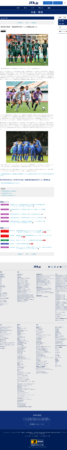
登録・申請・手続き (58, 333)
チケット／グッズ (58, 357)
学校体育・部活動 (3, 339)
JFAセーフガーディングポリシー (22, 380)
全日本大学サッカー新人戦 (21, 292)
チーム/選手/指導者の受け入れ (41, 371)
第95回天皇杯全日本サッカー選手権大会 (9, 190)
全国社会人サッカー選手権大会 (22, 285)
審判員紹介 (19, 332)
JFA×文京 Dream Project (59, 341)
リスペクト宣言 (19, 378)
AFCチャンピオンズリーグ (21, 279)
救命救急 (18, 365)
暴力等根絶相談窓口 (20, 400)
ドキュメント (57, 353)
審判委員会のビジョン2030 (21, 328)
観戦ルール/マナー (61, 44)
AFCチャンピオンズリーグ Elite (22, 280)
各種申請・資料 (19, 352)
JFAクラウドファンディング (21, 403)
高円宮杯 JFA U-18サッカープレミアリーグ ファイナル (45, 275)
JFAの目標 (57, 330)
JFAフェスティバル (3, 341)
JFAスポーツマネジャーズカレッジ (41, 356)
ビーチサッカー (2, 299)
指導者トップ (19, 338)
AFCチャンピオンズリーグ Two (22, 281)
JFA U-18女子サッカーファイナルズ (61, 279)
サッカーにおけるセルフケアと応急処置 (23, 373)
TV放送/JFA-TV (60, 46)
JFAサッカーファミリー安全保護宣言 (42, 351)
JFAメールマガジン (58, 365)
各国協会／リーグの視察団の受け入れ (42, 372)
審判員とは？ (19, 329)
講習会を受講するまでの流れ (22, 343)
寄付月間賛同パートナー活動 (40, 364)
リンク (56, 364)
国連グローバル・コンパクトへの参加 (42, 363)
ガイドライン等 (19, 360)
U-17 (1, 282)
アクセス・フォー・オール (59, 340)
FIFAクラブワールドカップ (21, 301)
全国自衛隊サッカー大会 (21, 288)
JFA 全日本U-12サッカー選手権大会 (42, 296)
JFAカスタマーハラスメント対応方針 (37, 433)
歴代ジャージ (2, 305)
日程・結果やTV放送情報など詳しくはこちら (10, 183)
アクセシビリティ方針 (15, 432)
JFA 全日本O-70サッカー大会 (60, 298)
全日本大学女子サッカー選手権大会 (61, 278)
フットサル (57, 350)
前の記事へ (20, 22)
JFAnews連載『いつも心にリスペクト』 (23, 388)
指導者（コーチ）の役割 (21, 339)
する (33, 7)
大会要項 (59, 37)
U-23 (1, 278)
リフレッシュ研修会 (20, 345)
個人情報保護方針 (29, 432)
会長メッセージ (57, 328)
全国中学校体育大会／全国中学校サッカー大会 (43, 289)
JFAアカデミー (38, 340)
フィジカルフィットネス (21, 355)
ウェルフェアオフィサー (21, 393)
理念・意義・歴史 (20, 350)
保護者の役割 (19, 387)
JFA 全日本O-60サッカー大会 (60, 297)
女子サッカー (57, 348)
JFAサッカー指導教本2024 (21, 347)
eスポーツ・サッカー (3, 302)
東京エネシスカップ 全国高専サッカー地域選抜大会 (25, 299)
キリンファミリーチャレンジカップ (6, 333)
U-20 (1, 288)
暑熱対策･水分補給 (20, 364)
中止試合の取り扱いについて (7, 193)
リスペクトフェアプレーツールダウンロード (24, 399)
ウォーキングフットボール (4, 334)
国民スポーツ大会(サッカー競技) (22, 282)
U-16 (1, 283)
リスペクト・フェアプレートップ (22, 376)
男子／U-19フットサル (3, 295)
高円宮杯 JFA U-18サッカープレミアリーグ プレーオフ (45, 278)
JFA (37, 325)
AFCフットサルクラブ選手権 (60, 312)
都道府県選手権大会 (61, 47)
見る (25, 7)
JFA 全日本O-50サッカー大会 (60, 295)
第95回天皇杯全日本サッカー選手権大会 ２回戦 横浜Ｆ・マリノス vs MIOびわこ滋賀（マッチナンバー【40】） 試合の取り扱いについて (27, 174)
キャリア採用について (44, 436)
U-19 (1, 280)
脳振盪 (18, 362)
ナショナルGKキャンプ (40, 332)
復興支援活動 (38, 359)
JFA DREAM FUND (58, 342)
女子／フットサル (3, 296)
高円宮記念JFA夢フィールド (40, 342)
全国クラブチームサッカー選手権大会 (23, 284)
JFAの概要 (57, 329)
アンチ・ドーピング (20, 368)
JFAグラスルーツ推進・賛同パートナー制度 (7, 344)
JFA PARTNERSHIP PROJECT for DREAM (24, 406)
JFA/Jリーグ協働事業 (39, 343)
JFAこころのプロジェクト (40, 353)
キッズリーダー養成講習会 (4, 338)
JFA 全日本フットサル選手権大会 (60, 302)
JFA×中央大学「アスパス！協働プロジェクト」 (43, 352)
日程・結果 (60, 38)
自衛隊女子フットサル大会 (59, 304)
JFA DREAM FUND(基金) (21, 405)
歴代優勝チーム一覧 (61, 48)
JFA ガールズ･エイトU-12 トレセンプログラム (43, 334)
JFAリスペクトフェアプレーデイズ (23, 392)
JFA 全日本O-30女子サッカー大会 (60, 276)
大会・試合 (37, 11)
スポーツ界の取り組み (20, 391)
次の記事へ (34, 22)
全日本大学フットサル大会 (59, 305)
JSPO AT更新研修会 (20, 367)
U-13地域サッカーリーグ (40, 290)
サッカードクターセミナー (21, 366)
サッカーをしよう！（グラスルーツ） (6, 327)
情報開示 (56, 334)
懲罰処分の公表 (19, 401)
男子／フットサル (3, 294)
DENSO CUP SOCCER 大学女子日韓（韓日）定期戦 (25, 297)
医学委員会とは (19, 374)
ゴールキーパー (19, 354)
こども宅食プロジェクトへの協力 (41, 361)
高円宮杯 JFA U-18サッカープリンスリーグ (43, 277)
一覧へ (27, 22)
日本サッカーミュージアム (59, 320)
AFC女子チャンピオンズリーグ (60, 289)
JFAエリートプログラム (40, 331)
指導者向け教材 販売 (20, 348)
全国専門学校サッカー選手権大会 (22, 300)
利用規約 (23, 432)
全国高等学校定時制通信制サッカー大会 (42, 282)
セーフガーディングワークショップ (23, 397)
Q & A (56, 362)
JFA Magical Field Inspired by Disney (6, 330)
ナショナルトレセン (39, 330)
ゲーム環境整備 (38, 339)
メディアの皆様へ (34, 436)
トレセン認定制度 (39, 329)
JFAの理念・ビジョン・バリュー (37, 424)
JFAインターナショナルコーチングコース (24, 358)
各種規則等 (57, 360)
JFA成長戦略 (57, 331)
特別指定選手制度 (39, 338)
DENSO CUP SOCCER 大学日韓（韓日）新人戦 (25, 296)
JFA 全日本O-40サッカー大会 (60, 294)
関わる (41, 7)
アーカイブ (27, 436)
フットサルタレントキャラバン (41, 337)
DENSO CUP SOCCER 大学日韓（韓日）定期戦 (25, 294)
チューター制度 (19, 353)
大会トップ (60, 36)
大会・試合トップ (20, 274)
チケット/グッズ (58, 2)
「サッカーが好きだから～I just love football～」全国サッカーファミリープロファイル (8, 343)
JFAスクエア (2, 335)
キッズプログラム (3, 337)
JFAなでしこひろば (3, 331)
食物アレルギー (19, 369)
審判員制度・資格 (20, 331)
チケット (59, 43)
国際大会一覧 (19, 275)
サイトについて (7, 432)
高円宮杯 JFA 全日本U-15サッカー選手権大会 (43, 288)
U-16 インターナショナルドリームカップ (43, 285)
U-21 (1, 279)
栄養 (18, 370)
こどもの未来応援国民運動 (40, 355)
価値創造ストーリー (58, 337)
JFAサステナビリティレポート (41, 362)
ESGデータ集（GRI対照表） (59, 336)
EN (65, 3)
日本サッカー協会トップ (59, 327)
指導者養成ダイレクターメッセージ (23, 341)
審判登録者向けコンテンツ (21, 333)
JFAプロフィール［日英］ (59, 343)
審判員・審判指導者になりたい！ (22, 330)
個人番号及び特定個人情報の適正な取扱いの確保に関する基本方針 (47, 432)
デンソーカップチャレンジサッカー (23, 293)
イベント (59, 41)
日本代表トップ (2, 274)
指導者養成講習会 (20, 344)
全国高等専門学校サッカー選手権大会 (23, 298)
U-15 (1, 284)
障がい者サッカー (3, 340)
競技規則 (18, 334)
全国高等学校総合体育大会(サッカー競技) (43, 280)
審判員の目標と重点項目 (21, 337)
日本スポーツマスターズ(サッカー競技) (23, 289)
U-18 (1, 281)
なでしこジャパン (3, 287)
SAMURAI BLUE (2, 277)
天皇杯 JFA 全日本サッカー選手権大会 (23, 278)
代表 (18, 7)
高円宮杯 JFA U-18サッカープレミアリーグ (43, 276)
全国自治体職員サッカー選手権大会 (23, 287)
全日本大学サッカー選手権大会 (22, 290)
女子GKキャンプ (38, 333)
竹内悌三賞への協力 (39, 354)
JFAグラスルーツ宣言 (3, 328)
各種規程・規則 (57, 332)
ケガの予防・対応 (20, 371)
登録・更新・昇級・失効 (21, 351)
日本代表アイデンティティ (4, 303)
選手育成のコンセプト (39, 328)
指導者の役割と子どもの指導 (22, 385)
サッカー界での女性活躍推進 (40, 349)
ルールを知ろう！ (58, 316)
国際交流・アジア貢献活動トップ (41, 366)
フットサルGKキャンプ (40, 336)
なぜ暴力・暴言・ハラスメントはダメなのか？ (24, 384)
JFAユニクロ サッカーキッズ (4, 329)
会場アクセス (60, 42)
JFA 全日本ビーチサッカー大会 (60, 315)
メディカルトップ (20, 361)
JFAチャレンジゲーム (3, 332)
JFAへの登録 (47, 2)
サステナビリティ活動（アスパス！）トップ (43, 346)
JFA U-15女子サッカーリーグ (60, 284)
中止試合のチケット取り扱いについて (8, 195)
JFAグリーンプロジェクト (40, 347)
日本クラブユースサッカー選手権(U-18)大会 (43, 283)
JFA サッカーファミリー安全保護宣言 (23, 379)
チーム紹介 (60, 39)
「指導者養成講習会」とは (21, 342)
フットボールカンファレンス (22, 346)
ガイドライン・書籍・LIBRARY (22, 375)
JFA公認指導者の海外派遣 (21, 357)
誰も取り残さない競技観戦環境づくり (42, 348)
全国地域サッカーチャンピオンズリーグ (23, 283)
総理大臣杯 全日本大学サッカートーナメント (24, 291)
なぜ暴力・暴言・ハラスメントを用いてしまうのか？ (26, 383)
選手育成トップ (38, 327)
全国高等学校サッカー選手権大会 (41, 279)
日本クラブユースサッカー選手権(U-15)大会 (43, 291)
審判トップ (19, 327)
